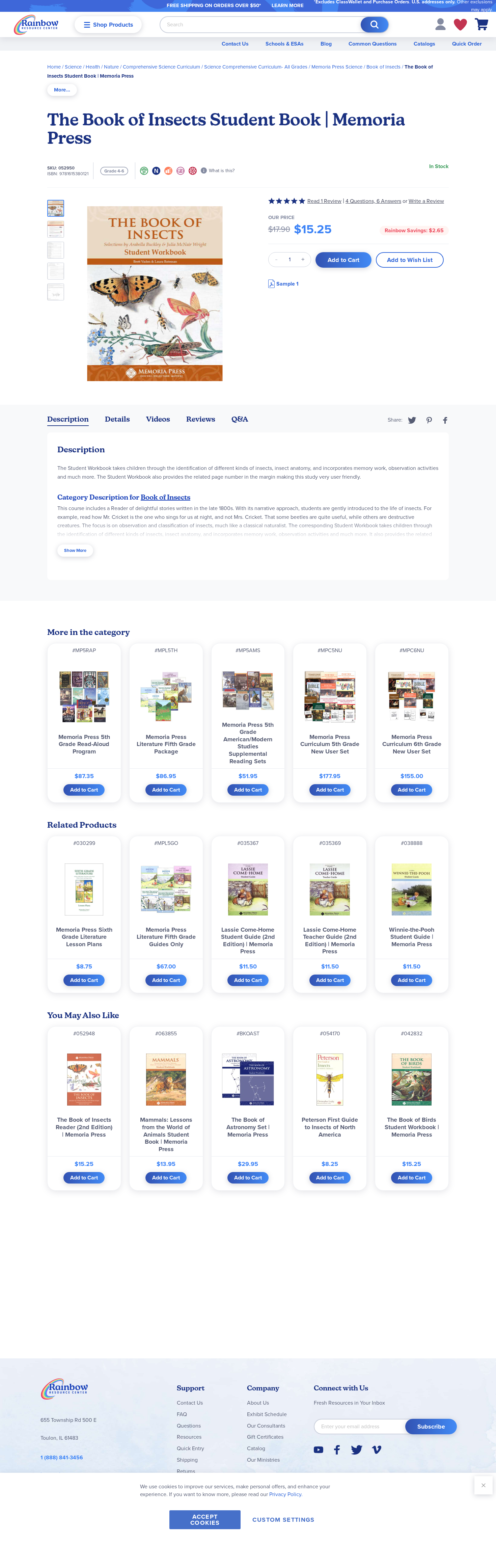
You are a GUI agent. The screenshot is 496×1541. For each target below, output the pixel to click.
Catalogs (424, 44)
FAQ (182, 1414)
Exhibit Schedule (267, 1414)
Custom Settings (283, 1519)
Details (117, 419)
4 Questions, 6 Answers (373, 201)
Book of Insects (383, 67)
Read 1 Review (324, 201)
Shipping (187, 1460)
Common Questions (373, 44)
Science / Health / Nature (92, 67)
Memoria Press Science (336, 67)
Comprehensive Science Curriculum (161, 67)
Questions (189, 1426)
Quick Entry (190, 1448)
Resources (189, 1437)
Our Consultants (266, 1426)
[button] (440, 24)
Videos (158, 419)
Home (54, 67)
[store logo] (36, 24)
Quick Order (467, 44)
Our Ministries (263, 1460)
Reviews (200, 419)
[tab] (62, 90)
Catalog (256, 1448)
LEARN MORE (288, 5)
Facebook (445, 420)
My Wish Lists (460, 24)
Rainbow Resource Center (64, 1391)
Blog (326, 44)
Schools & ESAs (285, 44)
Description (68, 419)
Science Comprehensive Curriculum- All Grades (255, 67)
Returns (186, 1471)
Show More (75, 550)
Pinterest (429, 420)
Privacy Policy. (286, 1494)
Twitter (412, 420)
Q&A (239, 419)
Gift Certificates (265, 1437)
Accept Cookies (205, 1519)
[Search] (374, 24)
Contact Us (235, 44)
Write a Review (426, 201)
